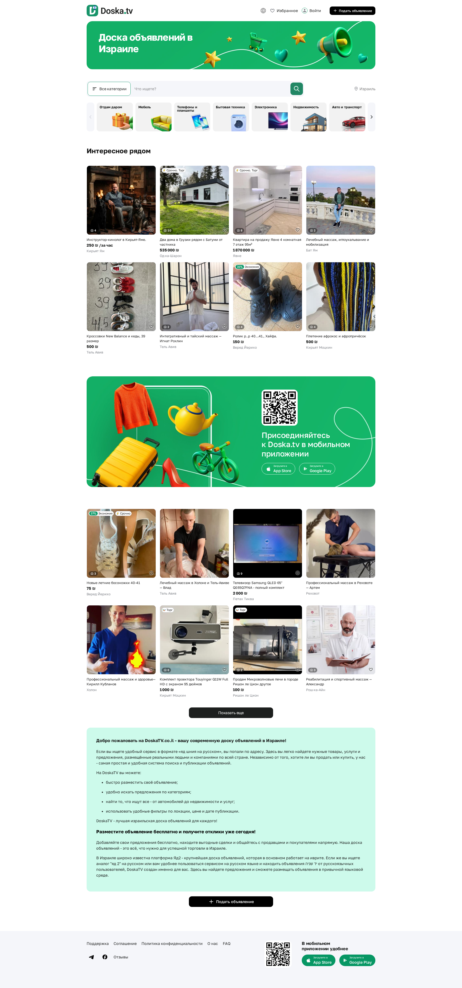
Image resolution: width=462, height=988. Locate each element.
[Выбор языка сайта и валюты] (263, 10)
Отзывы (121, 957)
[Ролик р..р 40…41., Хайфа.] (267, 306)
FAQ (227, 943)
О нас (212, 943)
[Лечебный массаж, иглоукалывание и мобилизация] (340, 209)
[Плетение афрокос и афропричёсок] (340, 306)
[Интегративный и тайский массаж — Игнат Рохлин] (194, 305)
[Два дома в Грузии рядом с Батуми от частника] (194, 212)
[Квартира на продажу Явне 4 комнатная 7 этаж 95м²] (267, 212)
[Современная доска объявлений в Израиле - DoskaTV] (110, 10)
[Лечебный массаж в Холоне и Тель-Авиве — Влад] (194, 552)
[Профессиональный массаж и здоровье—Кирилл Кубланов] (121, 648)
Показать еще (231, 712)
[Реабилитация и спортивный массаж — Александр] (340, 648)
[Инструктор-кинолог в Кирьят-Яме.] (121, 209)
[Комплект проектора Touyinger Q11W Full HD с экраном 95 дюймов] (194, 651)
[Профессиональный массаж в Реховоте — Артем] (340, 552)
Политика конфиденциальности (172, 943)
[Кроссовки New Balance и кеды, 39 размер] (121, 308)
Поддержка (98, 943)
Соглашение (125, 943)
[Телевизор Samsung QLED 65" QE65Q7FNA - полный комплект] (267, 555)
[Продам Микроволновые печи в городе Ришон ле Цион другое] (267, 651)
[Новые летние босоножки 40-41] (121, 553)
